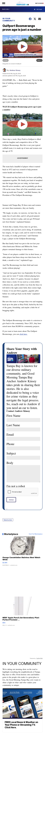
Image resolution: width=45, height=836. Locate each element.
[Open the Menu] (3, 3)
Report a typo (8, 520)
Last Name (13, 425)
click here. (23, 334)
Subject (11, 453)
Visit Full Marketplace (35, 534)
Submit (11, 500)
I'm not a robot (15, 486)
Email (10, 434)
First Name (13, 415)
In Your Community (9, 19)
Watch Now (39, 3)
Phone (10, 444)
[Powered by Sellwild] (39, 658)
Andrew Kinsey (15, 70)
